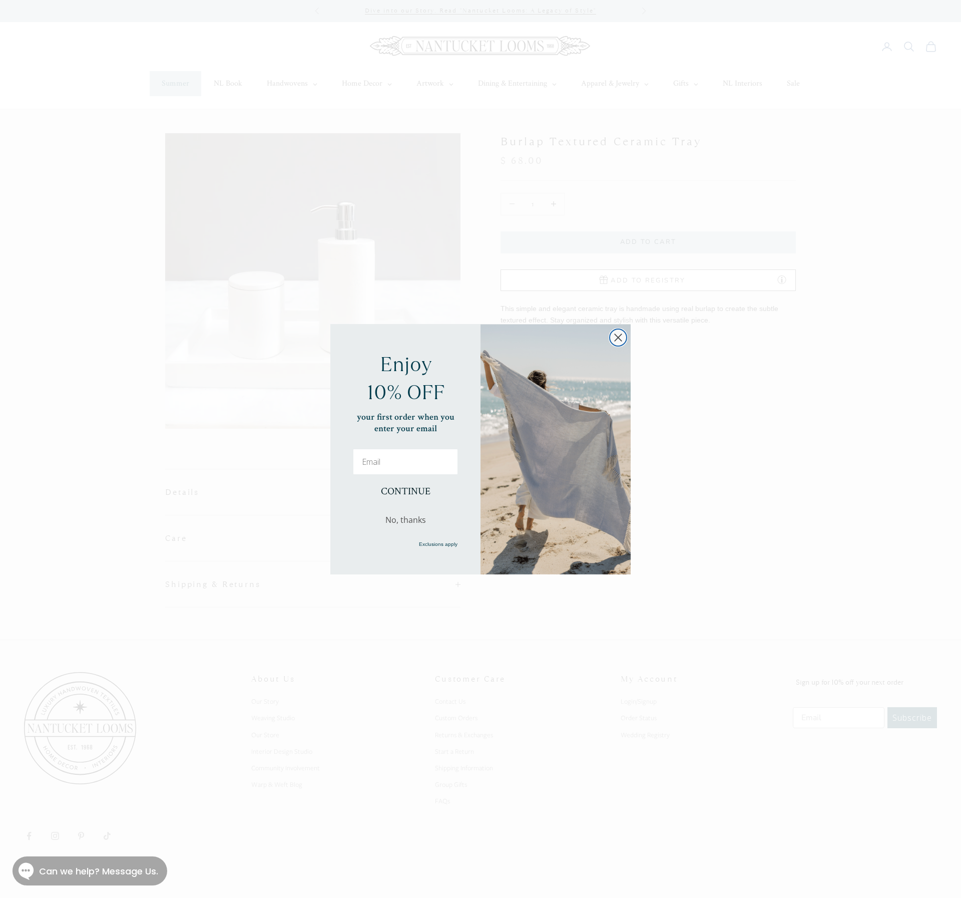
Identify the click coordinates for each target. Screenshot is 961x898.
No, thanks (405, 519)
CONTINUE (405, 491)
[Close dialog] (618, 337)
